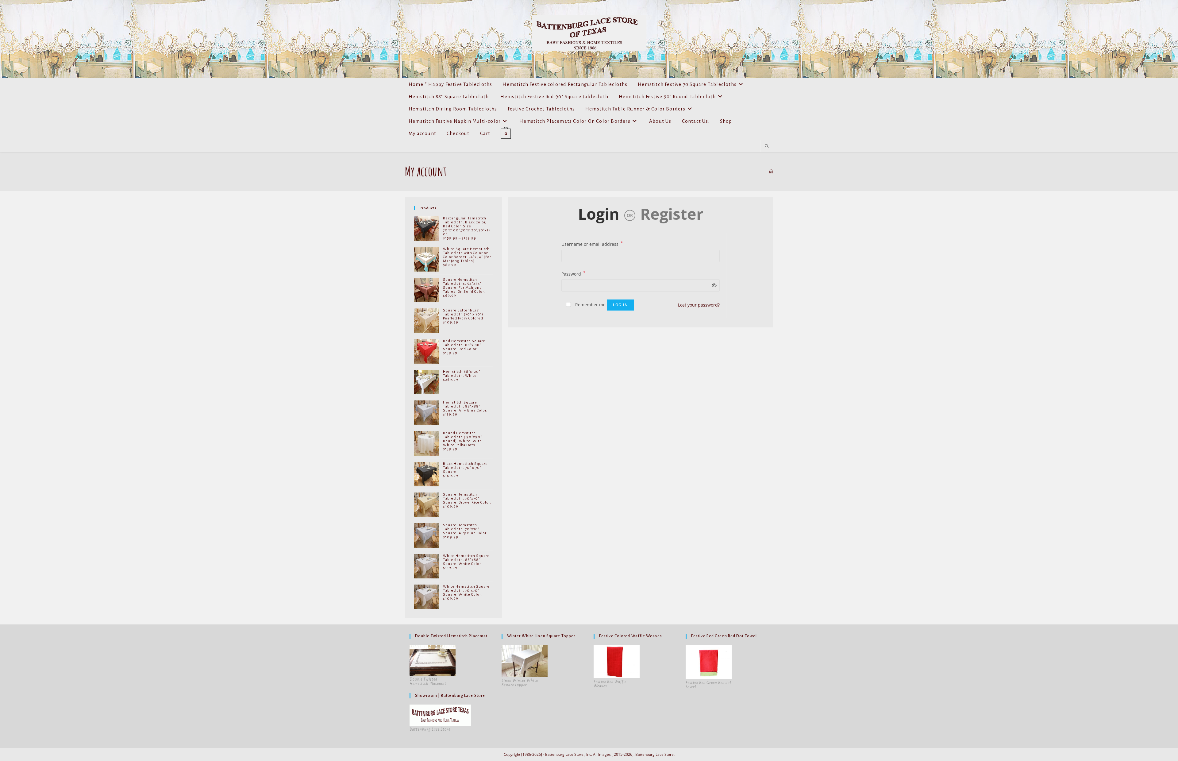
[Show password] (713, 285)
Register (671, 213)
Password (573, 273)
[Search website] (766, 146)
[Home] (771, 171)
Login (598, 213)
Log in (620, 304)
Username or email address (592, 243)
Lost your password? (699, 305)
